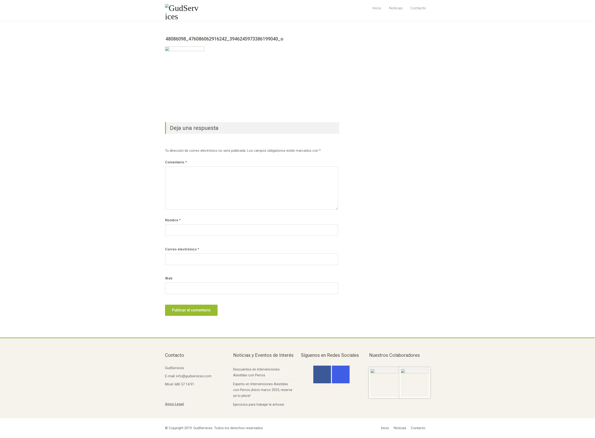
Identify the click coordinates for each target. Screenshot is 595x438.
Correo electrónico (182, 249)
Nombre (173, 220)
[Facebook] (322, 374)
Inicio (377, 8)
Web (168, 278)
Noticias (395, 8)
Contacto (418, 8)
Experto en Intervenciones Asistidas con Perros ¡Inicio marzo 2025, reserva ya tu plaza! (262, 390)
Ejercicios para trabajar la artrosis (258, 404)
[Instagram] (341, 374)
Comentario (176, 162)
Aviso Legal (174, 404)
